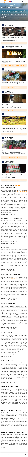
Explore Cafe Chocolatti (14, 87)
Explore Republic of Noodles (14, 110)
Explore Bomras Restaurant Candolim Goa (14, 65)
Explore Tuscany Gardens (14, 157)
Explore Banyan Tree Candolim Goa (14, 43)
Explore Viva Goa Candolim (14, 180)
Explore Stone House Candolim (14, 134)
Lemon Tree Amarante (12, 278)
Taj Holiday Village (22, 191)
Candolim (17, 185)
